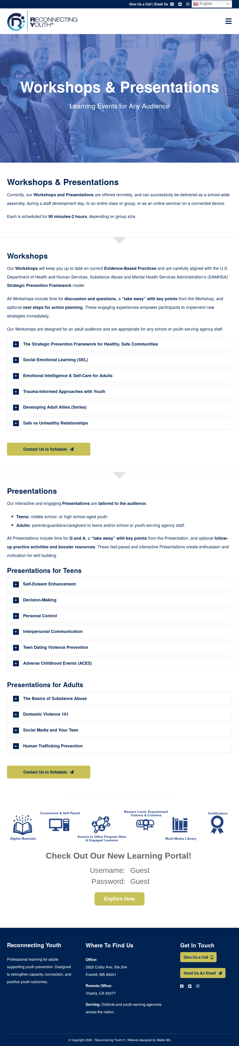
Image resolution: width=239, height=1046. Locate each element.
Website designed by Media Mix (149, 1040)
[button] (119, 344)
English (205, 3)
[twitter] (180, 4)
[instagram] (188, 4)
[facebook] (172, 4)
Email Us (161, 4)
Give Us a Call (140, 4)
